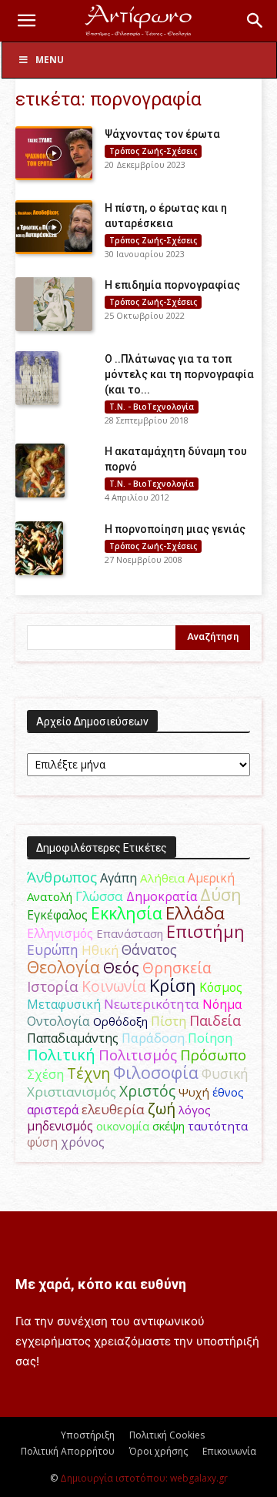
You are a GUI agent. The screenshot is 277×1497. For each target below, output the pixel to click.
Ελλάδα (195, 913)
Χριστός (147, 1090)
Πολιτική (61, 1054)
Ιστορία (52, 986)
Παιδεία (215, 1020)
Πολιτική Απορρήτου (68, 1451)
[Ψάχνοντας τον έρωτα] (53, 153)
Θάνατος (149, 949)
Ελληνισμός (60, 933)
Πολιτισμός (137, 1055)
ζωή (161, 1108)
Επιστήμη (205, 931)
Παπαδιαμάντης (72, 1038)
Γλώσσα (99, 896)
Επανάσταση (129, 933)
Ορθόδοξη (120, 1021)
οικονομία (122, 1126)
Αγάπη (118, 877)
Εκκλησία (126, 913)
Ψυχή (194, 1092)
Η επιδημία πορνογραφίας (172, 285)
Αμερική (211, 877)
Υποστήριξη (88, 1435)
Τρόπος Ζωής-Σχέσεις (153, 151)
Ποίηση (210, 1038)
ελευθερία (113, 1109)
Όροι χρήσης (158, 1451)
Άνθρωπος (62, 877)
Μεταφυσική (64, 1004)
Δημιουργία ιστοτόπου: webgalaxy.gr (144, 1478)
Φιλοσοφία (156, 1072)
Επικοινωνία (229, 1451)
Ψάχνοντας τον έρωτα (162, 134)
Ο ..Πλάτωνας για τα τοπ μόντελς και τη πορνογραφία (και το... (179, 374)
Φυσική (225, 1073)
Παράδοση (153, 1038)
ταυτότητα (218, 1126)
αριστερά (52, 1109)
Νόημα (222, 1004)
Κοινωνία (114, 986)
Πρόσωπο (213, 1055)
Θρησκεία (177, 967)
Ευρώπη (52, 949)
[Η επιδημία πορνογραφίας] (53, 304)
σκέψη (168, 1126)
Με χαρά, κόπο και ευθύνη (100, 1284)
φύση (42, 1142)
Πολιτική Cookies (167, 1435)
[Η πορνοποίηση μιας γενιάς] (39, 548)
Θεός (121, 967)
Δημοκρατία (161, 896)
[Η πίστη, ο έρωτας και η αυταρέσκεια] (53, 227)
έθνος (228, 1092)
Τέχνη (88, 1073)
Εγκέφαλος (57, 914)
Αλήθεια (162, 878)
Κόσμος (220, 987)
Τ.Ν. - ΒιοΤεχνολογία (151, 406)
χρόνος (83, 1142)
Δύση (221, 894)
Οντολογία (58, 1021)
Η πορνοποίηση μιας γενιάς (175, 529)
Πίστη (168, 1021)
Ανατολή (49, 896)
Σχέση (45, 1074)
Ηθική (100, 950)
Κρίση (172, 985)
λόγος (195, 1109)
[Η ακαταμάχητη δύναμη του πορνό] (40, 470)
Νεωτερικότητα (151, 1004)
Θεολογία (63, 967)
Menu (49, 59)
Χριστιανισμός (71, 1091)
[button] (26, 21)
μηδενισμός (60, 1126)
